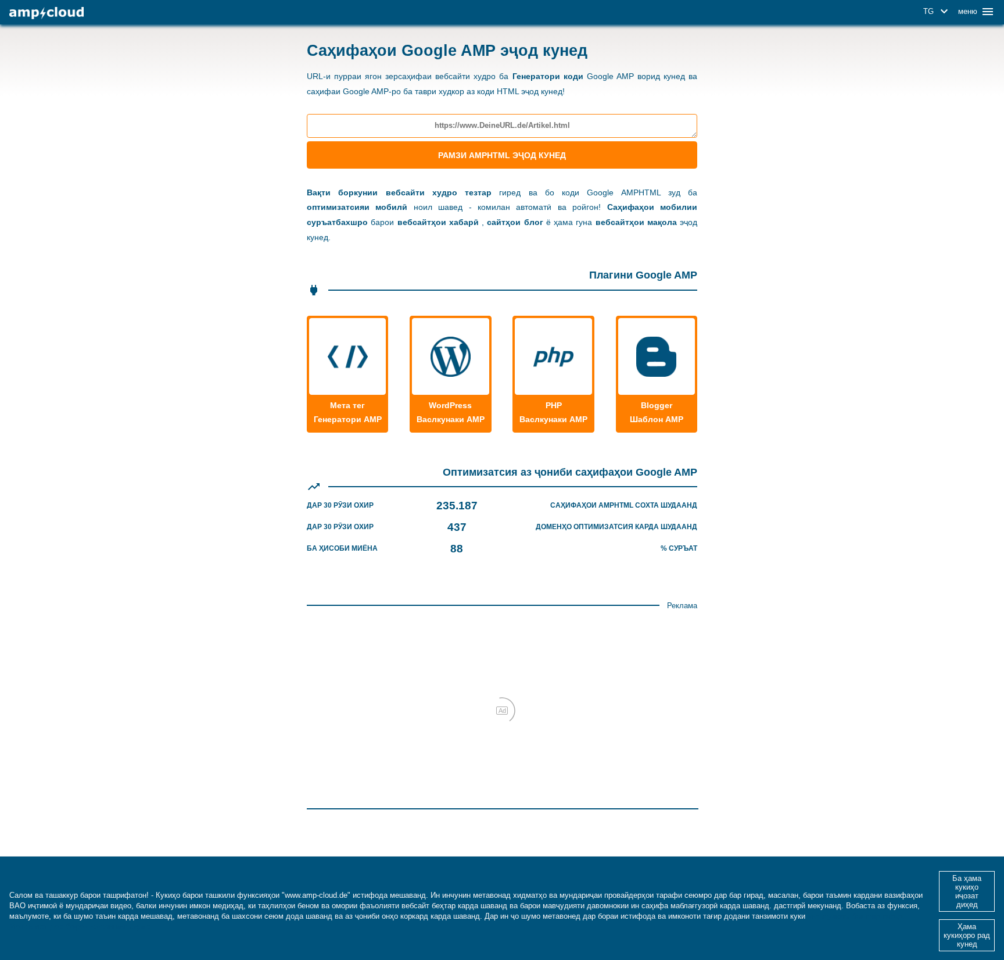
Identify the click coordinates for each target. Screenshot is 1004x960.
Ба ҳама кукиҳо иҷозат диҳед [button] (966, 891)
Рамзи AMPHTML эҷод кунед (502, 155)
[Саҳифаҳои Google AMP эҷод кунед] (46, 13)
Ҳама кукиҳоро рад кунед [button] (967, 935)
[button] (937, 12)
